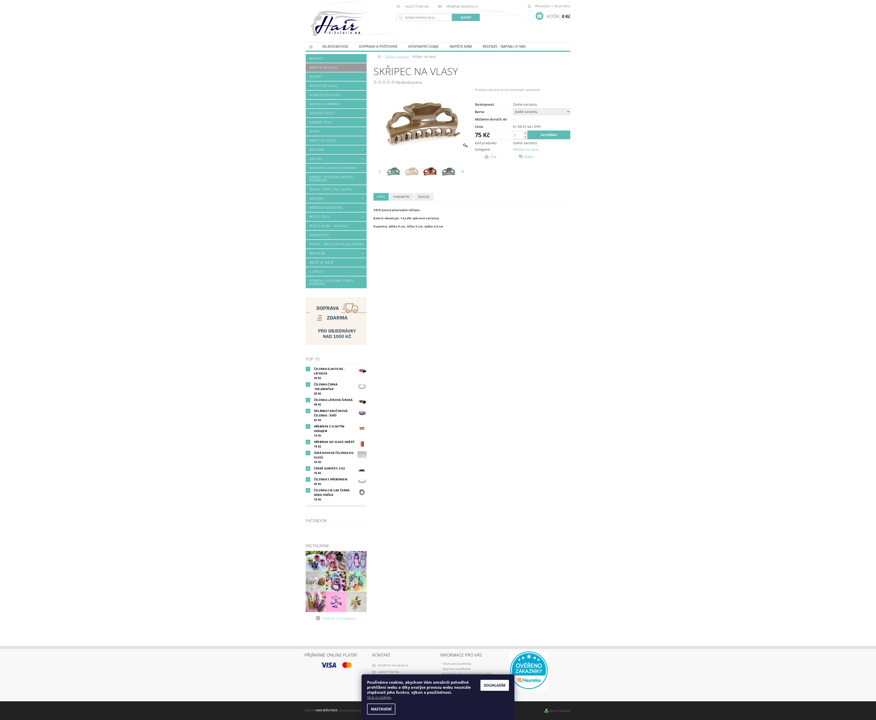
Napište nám (461, 46)
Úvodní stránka (311, 46)
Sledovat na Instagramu (339, 618)
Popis (381, 197)
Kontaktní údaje (423, 46)
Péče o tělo (319, 217)
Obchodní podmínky (457, 664)
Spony (314, 131)
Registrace (562, 6)
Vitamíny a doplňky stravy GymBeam (331, 282)
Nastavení (381, 709)
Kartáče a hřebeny (324, 104)
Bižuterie (317, 149)
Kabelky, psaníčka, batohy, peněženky (331, 178)
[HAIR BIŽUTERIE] (349, 28)
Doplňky (316, 198)
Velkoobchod (335, 46)
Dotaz (529, 157)
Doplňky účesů (322, 113)
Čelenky (316, 76)
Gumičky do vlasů (324, 95)
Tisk (493, 157)
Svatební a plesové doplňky (333, 168)
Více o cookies (379, 697)
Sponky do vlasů (323, 86)
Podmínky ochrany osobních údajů (467, 674)
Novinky (316, 58)
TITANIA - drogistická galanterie (336, 244)
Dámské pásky (320, 122)
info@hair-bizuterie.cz (393, 665)
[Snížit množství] (525, 137)
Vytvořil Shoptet (559, 711)
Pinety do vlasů (322, 140)
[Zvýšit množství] (525, 133)
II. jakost (316, 271)
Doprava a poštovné (378, 46)
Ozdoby (315, 159)
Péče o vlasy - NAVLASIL (328, 226)
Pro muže (317, 253)
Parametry (401, 197)
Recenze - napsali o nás (504, 46)
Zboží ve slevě (321, 262)
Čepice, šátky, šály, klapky (330, 189)
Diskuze (424, 197)
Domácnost (319, 235)
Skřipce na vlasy (323, 67)
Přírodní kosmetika (326, 207)
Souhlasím (495, 685)
